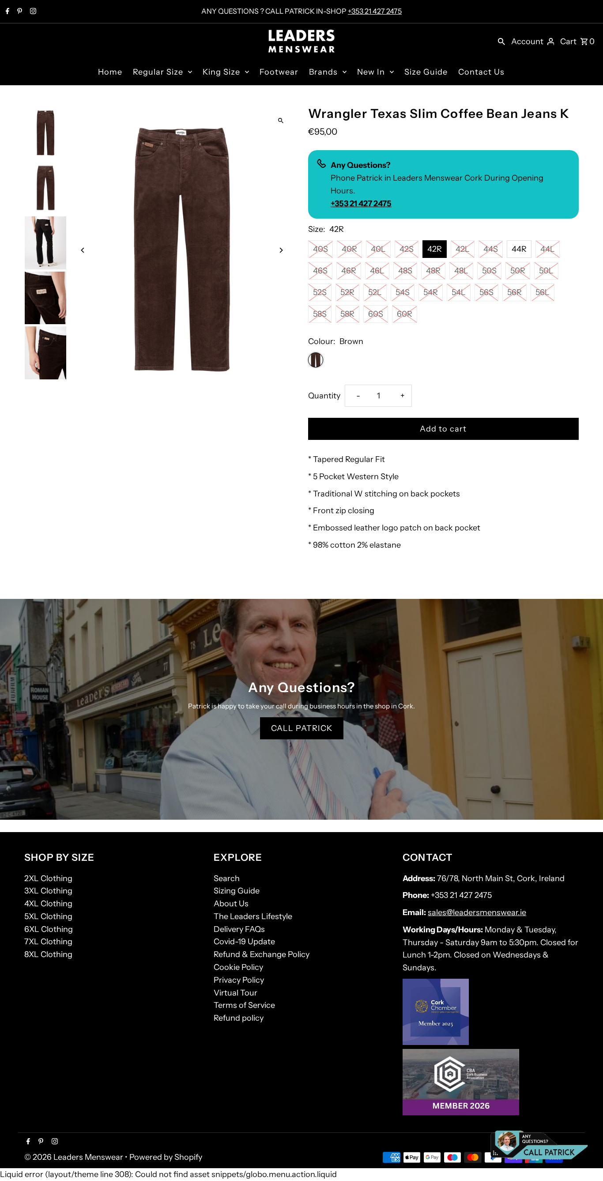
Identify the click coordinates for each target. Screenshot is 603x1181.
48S (405, 271)
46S (320, 271)
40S (320, 249)
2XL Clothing (48, 878)
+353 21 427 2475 (375, 11)
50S (489, 271)
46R (348, 271)
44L (547, 249)
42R (434, 249)
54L (459, 292)
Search (227, 878)
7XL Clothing (48, 941)
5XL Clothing (48, 916)
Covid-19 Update (244, 941)
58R (347, 314)
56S (486, 292)
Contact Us (481, 72)
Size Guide (426, 72)
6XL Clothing (48, 929)
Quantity (324, 396)
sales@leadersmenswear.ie (477, 912)
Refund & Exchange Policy (261, 954)
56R (514, 292)
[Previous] (83, 250)
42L (463, 249)
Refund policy (239, 1018)
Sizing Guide (237, 891)
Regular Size (158, 72)
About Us (231, 903)
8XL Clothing (48, 954)
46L (377, 271)
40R (349, 249)
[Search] (501, 41)
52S (320, 292)
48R (433, 271)
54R (430, 292)
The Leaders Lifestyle (253, 916)
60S (375, 314)
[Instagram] (32, 12)
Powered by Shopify (165, 1157)
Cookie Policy (238, 967)
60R (404, 314)
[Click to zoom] (280, 120)
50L (546, 271)
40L (378, 249)
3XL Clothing (48, 891)
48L (461, 271)
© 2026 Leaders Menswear (74, 1157)
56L (542, 292)
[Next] (280, 250)
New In (371, 72)
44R (519, 249)
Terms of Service (244, 1005)
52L (375, 292)
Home (110, 72)
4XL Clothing (48, 903)
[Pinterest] (18, 12)
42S (406, 249)
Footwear (279, 72)
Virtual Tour (235, 993)
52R (347, 292)
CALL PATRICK (301, 728)
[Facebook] (6, 12)
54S (403, 292)
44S (490, 249)
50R (517, 271)
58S (320, 314)
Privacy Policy (239, 980)
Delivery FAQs (239, 929)
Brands (323, 72)
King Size (221, 72)
